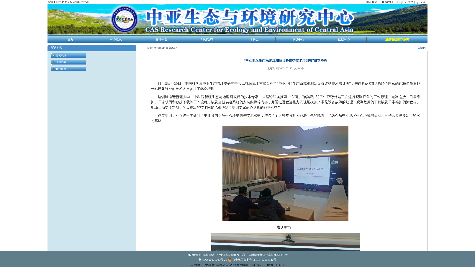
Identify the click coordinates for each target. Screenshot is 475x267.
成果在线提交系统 (397, 39)
